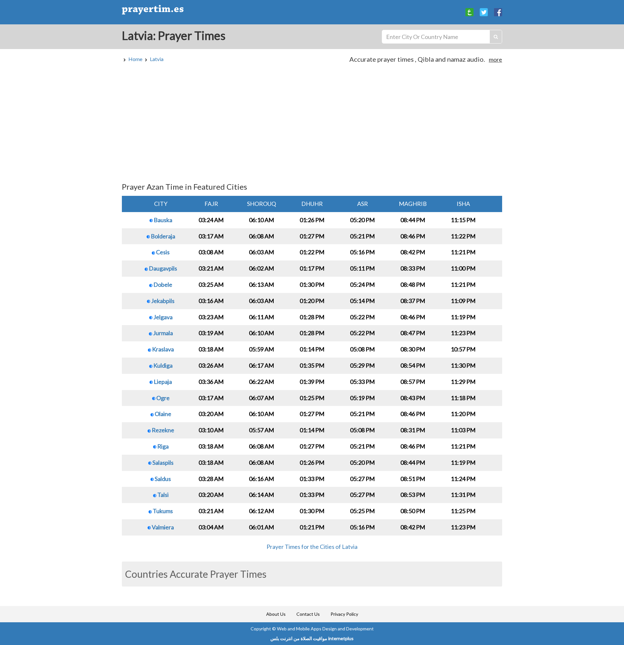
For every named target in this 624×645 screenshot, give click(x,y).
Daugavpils (162, 268)
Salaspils (162, 462)
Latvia (156, 59)
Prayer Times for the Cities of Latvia (312, 546)
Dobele (162, 284)
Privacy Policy (344, 614)
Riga (162, 446)
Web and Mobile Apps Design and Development (325, 628)
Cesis (162, 252)
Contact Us (308, 614)
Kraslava (162, 349)
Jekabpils (162, 300)
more (495, 59)
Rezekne (162, 430)
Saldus (162, 478)
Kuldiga (162, 365)
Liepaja (162, 381)
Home (135, 59)
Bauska (162, 219)
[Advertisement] (312, 125)
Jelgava (162, 317)
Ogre (162, 397)
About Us (276, 614)
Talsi (162, 494)
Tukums (162, 510)
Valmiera (162, 527)
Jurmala (162, 332)
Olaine (162, 413)
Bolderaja (162, 236)
